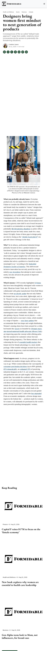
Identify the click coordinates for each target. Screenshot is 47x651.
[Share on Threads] (15, 52)
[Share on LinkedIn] (19, 52)
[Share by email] (4, 52)
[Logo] (11, 4)
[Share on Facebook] (8, 52)
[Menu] (44, 4)
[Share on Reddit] (22, 52)
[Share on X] (11, 52)
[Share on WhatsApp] (26, 52)
